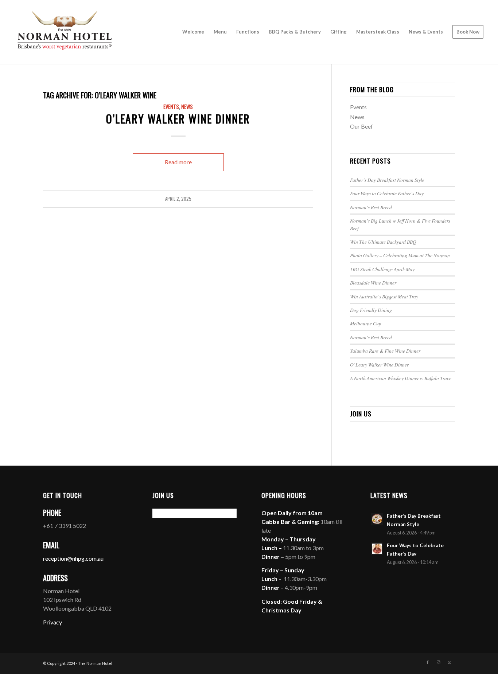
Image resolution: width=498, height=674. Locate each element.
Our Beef (361, 126)
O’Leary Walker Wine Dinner (178, 118)
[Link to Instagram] (438, 662)
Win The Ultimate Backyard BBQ (383, 241)
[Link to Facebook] (427, 662)
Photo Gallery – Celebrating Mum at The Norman (400, 255)
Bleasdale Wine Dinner (373, 282)
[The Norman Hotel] (64, 32)
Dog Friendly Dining (371, 309)
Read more (178, 161)
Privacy (52, 622)
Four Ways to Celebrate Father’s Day (387, 193)
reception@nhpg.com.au (73, 558)
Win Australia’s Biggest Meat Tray (384, 296)
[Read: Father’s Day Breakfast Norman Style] (377, 519)
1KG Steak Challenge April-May (382, 269)
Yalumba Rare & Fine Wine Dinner (385, 350)
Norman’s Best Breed (371, 207)
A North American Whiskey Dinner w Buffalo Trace (400, 378)
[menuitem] (193, 32)
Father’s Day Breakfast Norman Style (387, 179)
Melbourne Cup (365, 323)
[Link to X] (449, 662)
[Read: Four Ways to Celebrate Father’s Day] (377, 548)
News (187, 106)
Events (171, 106)
